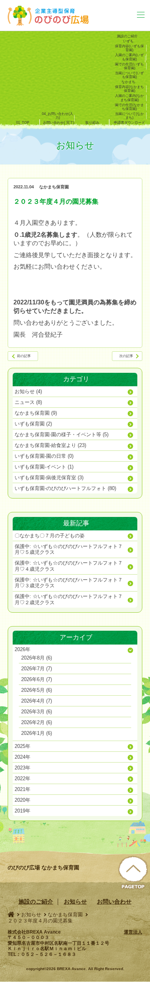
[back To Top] (133, 873)
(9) (36, 413)
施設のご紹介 (127, 36)
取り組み (92, 123)
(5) (61, 434)
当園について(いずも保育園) (129, 75)
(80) (65, 488)
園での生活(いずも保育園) (129, 66)
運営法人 (133, 931)
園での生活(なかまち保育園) (129, 107)
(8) (28, 402)
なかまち (128, 82)
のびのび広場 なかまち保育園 (52, 16)
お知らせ (75, 902)
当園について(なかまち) (129, 116)
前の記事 (24, 356)
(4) (28, 391)
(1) (44, 467)
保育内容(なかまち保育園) (129, 89)
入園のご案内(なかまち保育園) (129, 98)
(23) (50, 445)
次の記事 (126, 356)
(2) (33, 424)
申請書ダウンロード (129, 123)
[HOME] (11, 914)
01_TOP (22, 123)
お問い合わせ (114, 902)
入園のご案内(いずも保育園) (129, 57)
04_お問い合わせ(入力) (57, 116)
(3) (49, 477)
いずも (128, 41)
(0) (44, 456)
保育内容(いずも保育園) (129, 48)
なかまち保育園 (54, 186)
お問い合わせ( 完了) (58, 123)
